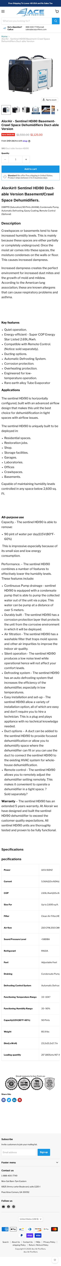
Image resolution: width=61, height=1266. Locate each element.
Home (4, 36)
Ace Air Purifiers (31, 1252)
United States (29, 1219)
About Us (16, 1242)
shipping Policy (19, 1245)
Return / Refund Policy (38, 1245)
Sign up (44, 1152)
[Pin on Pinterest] (20, 1100)
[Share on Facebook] (3, 1100)
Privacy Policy (49, 1242)
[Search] (56, 21)
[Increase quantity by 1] (26, 159)
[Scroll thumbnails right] (57, 110)
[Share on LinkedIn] (14, 1100)
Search (6, 1242)
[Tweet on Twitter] (9, 1100)
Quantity (5, 153)
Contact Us (28, 1242)
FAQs (38, 1242)
